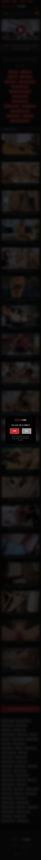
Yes (14, 431)
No (26, 431)
